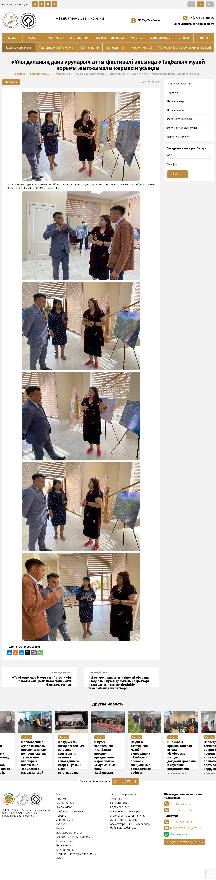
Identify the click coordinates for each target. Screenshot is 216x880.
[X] (27, 652)
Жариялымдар (160, 37)
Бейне (203, 37)
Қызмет (32, 37)
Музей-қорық (55, 37)
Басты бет (20, 73)
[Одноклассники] (15, 652)
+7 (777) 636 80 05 (201, 18)
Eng (210, 4)
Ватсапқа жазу (180, 834)
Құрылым (137, 37)
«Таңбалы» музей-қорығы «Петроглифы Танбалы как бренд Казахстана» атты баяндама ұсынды (42, 678)
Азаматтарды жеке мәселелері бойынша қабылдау (130, 825)
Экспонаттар (79, 37)
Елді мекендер (119, 807)
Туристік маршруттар (179, 83)
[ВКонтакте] (9, 652)
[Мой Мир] (21, 652)
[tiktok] (41, 4)
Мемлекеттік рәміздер (179, 119)
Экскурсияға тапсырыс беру (194, 24)
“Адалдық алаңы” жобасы (56, 47)
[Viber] (34, 652)
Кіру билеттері (142, 47)
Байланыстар (89, 47)
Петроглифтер (175, 101)
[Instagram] (35, 4)
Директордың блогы (178, 136)
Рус (191, 4)
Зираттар (172, 92)
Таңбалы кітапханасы (109, 37)
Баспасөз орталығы (18, 47)
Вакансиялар (115, 47)
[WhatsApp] (40, 652)
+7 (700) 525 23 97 (181, 810)
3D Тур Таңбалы (148, 20)
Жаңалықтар (63, 73)
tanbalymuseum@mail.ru (186, 828)
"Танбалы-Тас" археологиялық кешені (184, 47)
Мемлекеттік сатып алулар (182, 127)
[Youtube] (48, 4)
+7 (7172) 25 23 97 (180, 803)
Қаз (200, 4)
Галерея (183, 37)
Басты (12, 37)
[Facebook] (54, 4)
